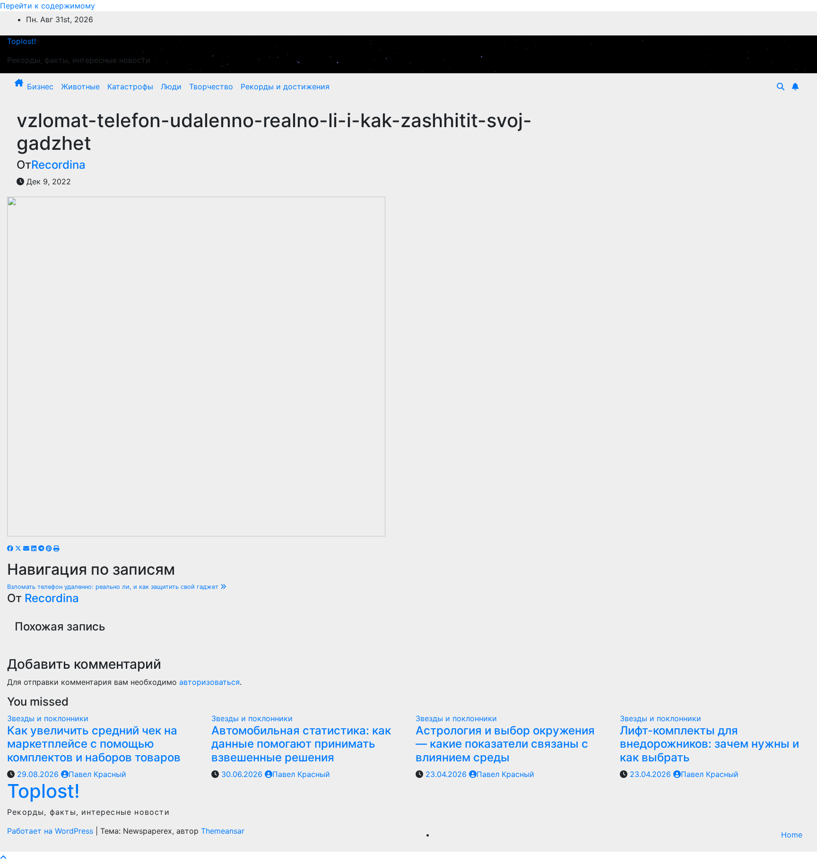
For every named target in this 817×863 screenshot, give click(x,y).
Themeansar (222, 831)
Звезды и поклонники (47, 718)
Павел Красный (97, 774)
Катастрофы (130, 86)
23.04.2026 (447, 774)
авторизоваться (209, 682)
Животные (80, 86)
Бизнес (40, 86)
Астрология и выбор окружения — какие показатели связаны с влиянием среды (505, 744)
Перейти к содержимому (47, 5)
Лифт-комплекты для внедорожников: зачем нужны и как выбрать (709, 744)
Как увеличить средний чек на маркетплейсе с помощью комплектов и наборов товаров (94, 744)
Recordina (58, 165)
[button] (780, 86)
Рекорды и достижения (285, 86)
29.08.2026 (39, 774)
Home (791, 834)
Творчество (211, 86)
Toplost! (21, 41)
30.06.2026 (243, 774)
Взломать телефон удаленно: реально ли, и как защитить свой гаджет (113, 586)
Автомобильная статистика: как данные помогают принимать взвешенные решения (301, 744)
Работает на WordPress (51, 831)
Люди (171, 86)
